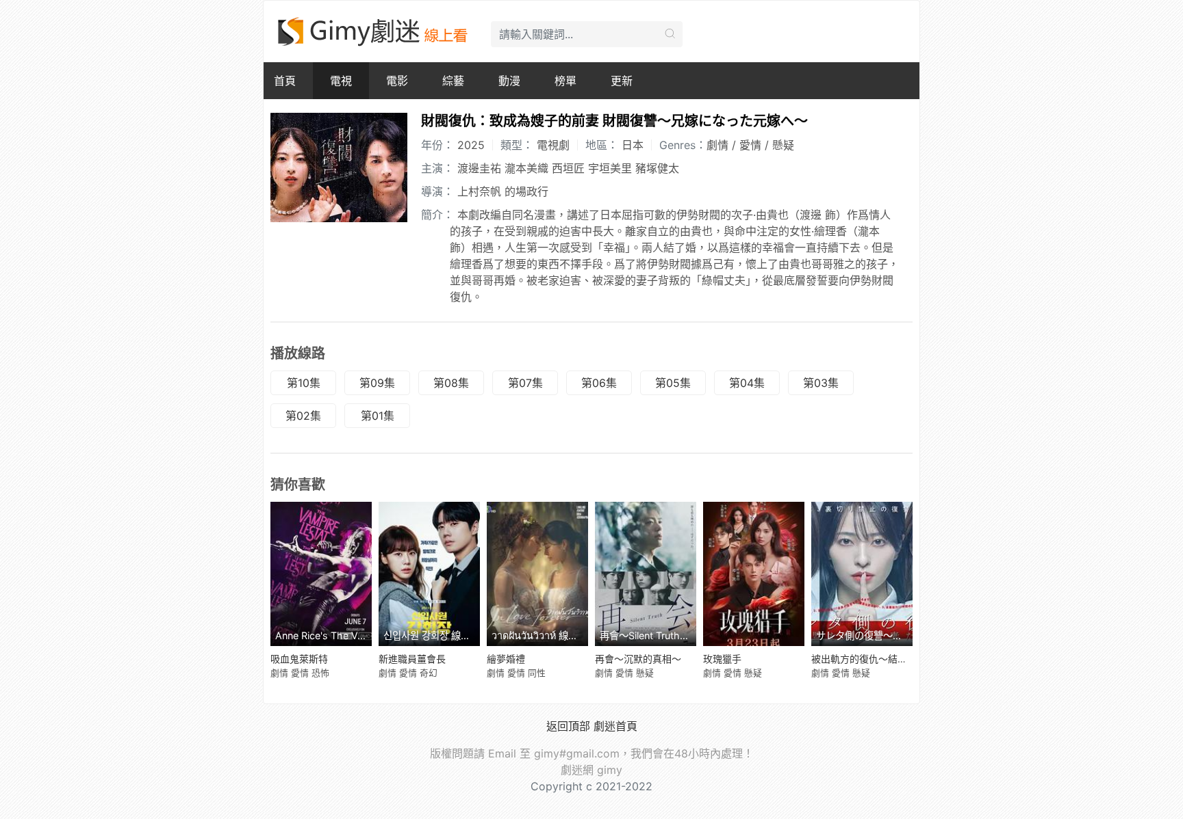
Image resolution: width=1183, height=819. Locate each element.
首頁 (285, 81)
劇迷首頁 (615, 726)
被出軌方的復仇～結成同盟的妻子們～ (892, 658)
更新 (622, 81)
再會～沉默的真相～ (638, 658)
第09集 (377, 383)
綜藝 (453, 81)
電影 (397, 81)
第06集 (599, 383)
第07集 (525, 383)
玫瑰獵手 (722, 658)
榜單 (565, 81)
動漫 (509, 81)
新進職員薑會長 (412, 658)
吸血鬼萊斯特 (299, 658)
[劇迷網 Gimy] (373, 31)
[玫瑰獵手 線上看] (753, 574)
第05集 (673, 383)
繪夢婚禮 (506, 658)
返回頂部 (568, 726)
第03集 (821, 383)
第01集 (377, 415)
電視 (341, 81)
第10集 (303, 383)
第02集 (303, 415)
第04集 (747, 383)
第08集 (451, 383)
